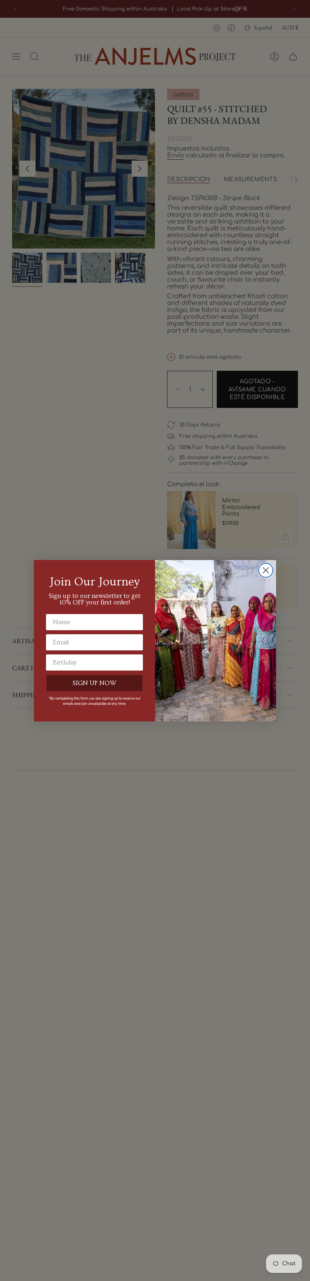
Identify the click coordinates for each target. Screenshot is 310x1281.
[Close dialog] (266, 570)
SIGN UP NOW (94, 683)
